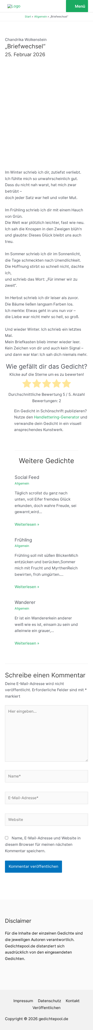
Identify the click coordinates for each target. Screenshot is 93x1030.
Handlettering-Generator (56, 417)
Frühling (23, 539)
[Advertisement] (46, 112)
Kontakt (73, 1000)
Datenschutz (49, 1000)
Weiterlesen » (27, 524)
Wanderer (25, 602)
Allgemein (22, 483)
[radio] (26, 384)
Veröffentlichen (46, 1007)
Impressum (23, 1000)
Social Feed (27, 477)
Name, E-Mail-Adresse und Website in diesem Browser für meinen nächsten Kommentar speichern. (43, 844)
